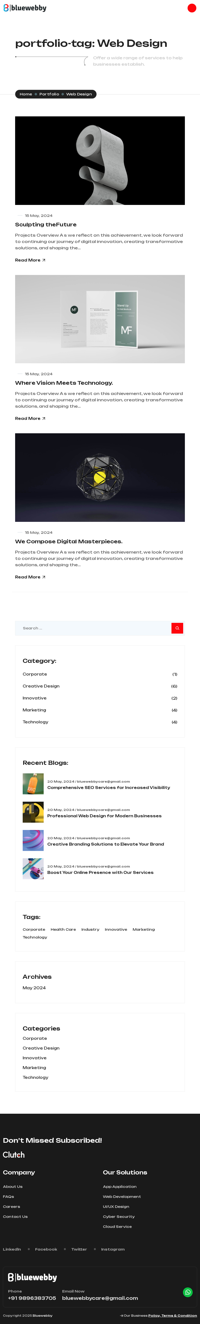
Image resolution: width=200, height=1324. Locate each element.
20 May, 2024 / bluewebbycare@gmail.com (88, 781)
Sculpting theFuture (46, 225)
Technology (35, 722)
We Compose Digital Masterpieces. (68, 541)
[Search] (177, 628)
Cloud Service (117, 1226)
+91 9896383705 (32, 1298)
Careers (11, 1206)
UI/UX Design (116, 1206)
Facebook (46, 1249)
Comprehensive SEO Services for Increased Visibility (108, 787)
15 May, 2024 (38, 215)
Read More (27, 260)
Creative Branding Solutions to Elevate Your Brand (105, 844)
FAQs (8, 1196)
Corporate (35, 674)
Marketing (34, 710)
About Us (12, 1186)
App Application (120, 1186)
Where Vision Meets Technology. (64, 383)
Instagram (113, 1249)
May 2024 (34, 988)
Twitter (79, 1249)
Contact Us (15, 1216)
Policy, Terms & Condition (172, 1315)
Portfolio (49, 94)
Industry (90, 929)
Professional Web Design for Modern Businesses (104, 816)
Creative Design (41, 686)
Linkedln (12, 1249)
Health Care (63, 929)
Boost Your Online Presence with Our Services (100, 872)
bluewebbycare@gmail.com (100, 1298)
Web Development (122, 1196)
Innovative (35, 698)
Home (26, 94)
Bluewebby (43, 1315)
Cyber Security (119, 1216)
